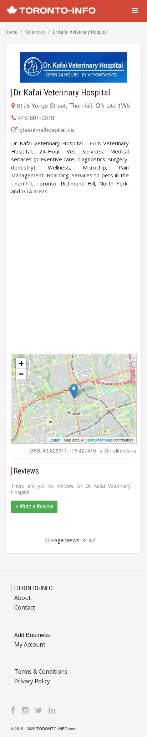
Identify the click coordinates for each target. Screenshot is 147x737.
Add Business (32, 635)
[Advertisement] (73, 274)
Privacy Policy (32, 681)
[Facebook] (13, 710)
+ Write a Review (34, 506)
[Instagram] (25, 710)
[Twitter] (38, 710)
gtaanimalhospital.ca (46, 129)
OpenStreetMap (98, 440)
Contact (24, 607)
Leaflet (54, 440)
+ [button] (21, 363)
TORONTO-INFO (33, 588)
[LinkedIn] (52, 710)
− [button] (21, 374)
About (22, 598)
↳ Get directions (117, 450)
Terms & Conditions (40, 671)
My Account (29, 644)
